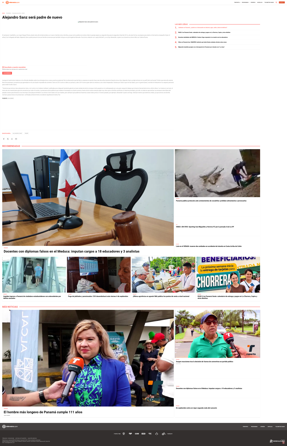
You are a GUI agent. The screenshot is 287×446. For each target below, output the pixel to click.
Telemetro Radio (269, 2)
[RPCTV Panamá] (123, 435)
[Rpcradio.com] (150, 435)
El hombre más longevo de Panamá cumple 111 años (43, 412)
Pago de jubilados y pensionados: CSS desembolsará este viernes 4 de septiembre (98, 296)
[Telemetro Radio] (163, 435)
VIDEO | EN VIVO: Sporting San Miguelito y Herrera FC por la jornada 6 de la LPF (205, 227)
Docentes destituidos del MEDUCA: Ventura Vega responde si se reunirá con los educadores (203, 37)
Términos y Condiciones (8, 438)
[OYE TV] (130, 435)
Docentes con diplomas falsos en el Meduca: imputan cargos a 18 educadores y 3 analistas (71, 251)
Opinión (253, 2)
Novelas (259, 2)
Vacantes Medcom (32, 438)
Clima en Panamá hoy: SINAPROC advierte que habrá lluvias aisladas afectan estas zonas (202, 42)
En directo (281, 2)
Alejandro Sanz (17, 133)
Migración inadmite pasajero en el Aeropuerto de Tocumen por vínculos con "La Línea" (201, 47)
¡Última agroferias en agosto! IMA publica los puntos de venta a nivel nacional (161, 296)
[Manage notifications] (283, 443)
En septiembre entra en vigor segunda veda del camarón (196, 408)
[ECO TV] (143, 435)
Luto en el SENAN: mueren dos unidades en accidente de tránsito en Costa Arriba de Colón (209, 246)
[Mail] (16, 139)
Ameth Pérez (178, 363)
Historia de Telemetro (20, 438)
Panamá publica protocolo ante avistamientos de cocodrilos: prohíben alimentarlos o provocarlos (211, 201)
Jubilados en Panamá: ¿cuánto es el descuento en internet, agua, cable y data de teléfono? (202, 27)
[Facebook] (3, 139)
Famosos (8, 13)
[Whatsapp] (12, 139)
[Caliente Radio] (156, 435)
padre (26, 133)
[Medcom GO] (117, 435)
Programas (245, 2)
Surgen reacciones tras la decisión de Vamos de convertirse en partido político (204, 361)
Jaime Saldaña (7, 415)
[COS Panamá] (137, 435)
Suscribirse (7, 73)
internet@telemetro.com (10, 442)
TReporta (236, 2)
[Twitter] (8, 139)
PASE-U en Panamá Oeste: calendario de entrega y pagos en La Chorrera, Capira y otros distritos (204, 32)
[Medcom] (170, 435)
